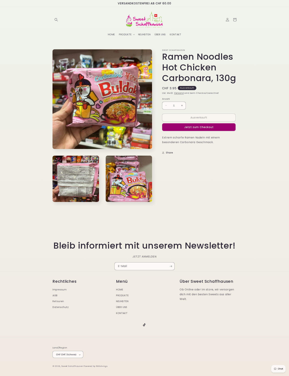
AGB (55, 295)
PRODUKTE (122, 295)
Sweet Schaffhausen (72, 366)
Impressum (60, 289)
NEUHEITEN (122, 301)
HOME (119, 289)
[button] (56, 19)
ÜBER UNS (121, 307)
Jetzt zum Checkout (199, 127)
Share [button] (169, 152)
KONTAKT (121, 313)
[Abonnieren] (170, 266)
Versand (179, 93)
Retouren (58, 301)
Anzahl (166, 98)
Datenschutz (61, 307)
